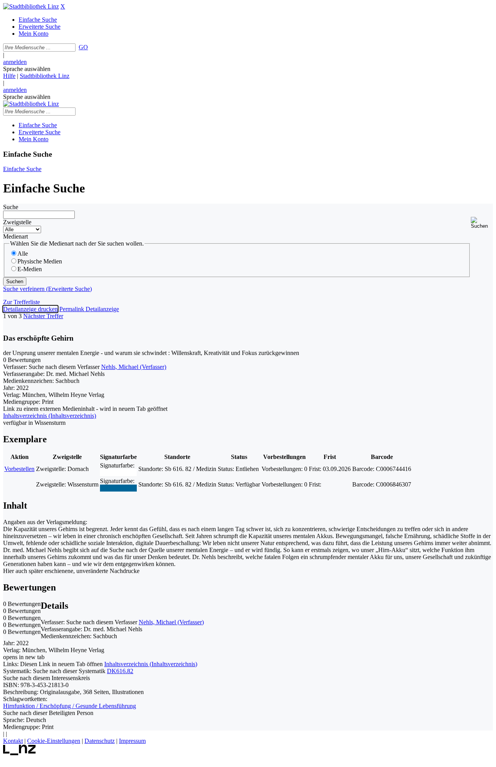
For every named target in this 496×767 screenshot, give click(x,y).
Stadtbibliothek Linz (44, 76)
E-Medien (29, 269)
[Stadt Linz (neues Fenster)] (19, 753)
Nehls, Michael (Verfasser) (133, 367)
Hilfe (9, 76)
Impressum (132, 741)
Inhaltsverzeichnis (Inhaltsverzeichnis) (150, 664)
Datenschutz (99, 741)
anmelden (15, 62)
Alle (22, 253)
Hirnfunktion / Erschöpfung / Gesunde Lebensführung (69, 706)
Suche (10, 207)
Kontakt (13, 741)
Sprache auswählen (26, 69)
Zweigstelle (17, 222)
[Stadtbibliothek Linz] (31, 6)
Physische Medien (39, 261)
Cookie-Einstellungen (53, 741)
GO (83, 47)
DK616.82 (120, 671)
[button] (482, 223)
